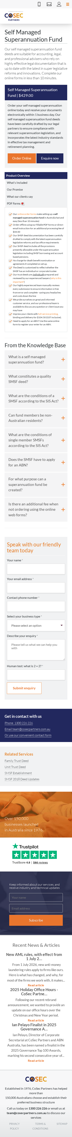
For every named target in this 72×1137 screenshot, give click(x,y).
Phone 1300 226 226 (19, 723)
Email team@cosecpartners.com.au (27, 729)
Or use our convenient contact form (28, 735)
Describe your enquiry (22, 636)
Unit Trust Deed (15, 767)
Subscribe (36, 920)
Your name (15, 560)
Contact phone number (23, 597)
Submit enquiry (24, 688)
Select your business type (24, 616)
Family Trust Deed (17, 761)
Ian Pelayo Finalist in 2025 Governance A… (34, 1026)
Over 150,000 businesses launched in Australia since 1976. (24, 824)
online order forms (26, 214)
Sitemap (62, 1123)
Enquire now (50, 158)
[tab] (36, 175)
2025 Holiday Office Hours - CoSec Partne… (34, 991)
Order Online (21, 158)
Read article (36, 985)
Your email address (20, 579)
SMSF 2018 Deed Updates (22, 779)
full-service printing (48, 313)
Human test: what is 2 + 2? (25, 666)
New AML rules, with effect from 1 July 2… (34, 956)
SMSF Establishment (18, 773)
